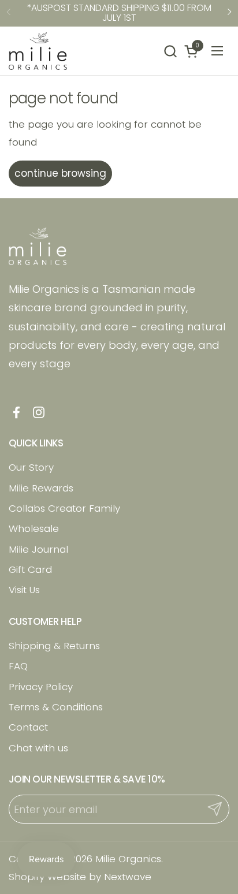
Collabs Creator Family (64, 508)
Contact (28, 727)
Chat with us (38, 748)
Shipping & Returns (54, 646)
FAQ (18, 666)
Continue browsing (60, 173)
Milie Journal (38, 549)
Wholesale (34, 528)
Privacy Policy (41, 687)
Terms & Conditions (56, 707)
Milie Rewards (41, 488)
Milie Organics (128, 859)
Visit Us (24, 590)
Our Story (31, 467)
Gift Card (30, 569)
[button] (170, 51)
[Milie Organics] (38, 51)
